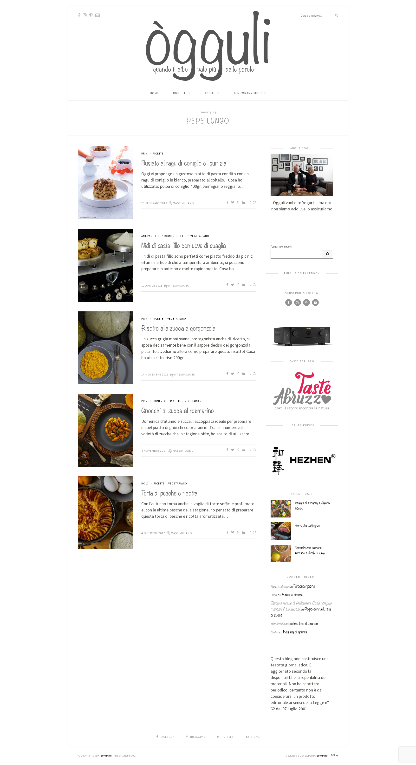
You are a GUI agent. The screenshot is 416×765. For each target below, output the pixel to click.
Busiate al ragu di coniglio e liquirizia (183, 162)
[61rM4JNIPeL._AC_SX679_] (302, 336)
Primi (145, 153)
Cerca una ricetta (281, 246)
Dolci (145, 483)
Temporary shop (248, 93)
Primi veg (159, 401)
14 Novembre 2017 (155, 374)
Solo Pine (106, 755)
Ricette (179, 93)
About (210, 93)
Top (333, 755)
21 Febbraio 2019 (154, 203)
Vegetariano (199, 236)
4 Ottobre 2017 (153, 533)
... (301, 215)
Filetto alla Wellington (307, 525)
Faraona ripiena (304, 586)
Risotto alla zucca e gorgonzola (178, 327)
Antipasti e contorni (156, 236)
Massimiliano (183, 203)
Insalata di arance (305, 623)
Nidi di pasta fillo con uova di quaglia (183, 245)
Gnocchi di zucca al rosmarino (177, 410)
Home (154, 93)
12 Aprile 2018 (151, 285)
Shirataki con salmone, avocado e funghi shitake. (310, 550)
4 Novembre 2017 (154, 450)
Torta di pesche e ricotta (169, 492)
